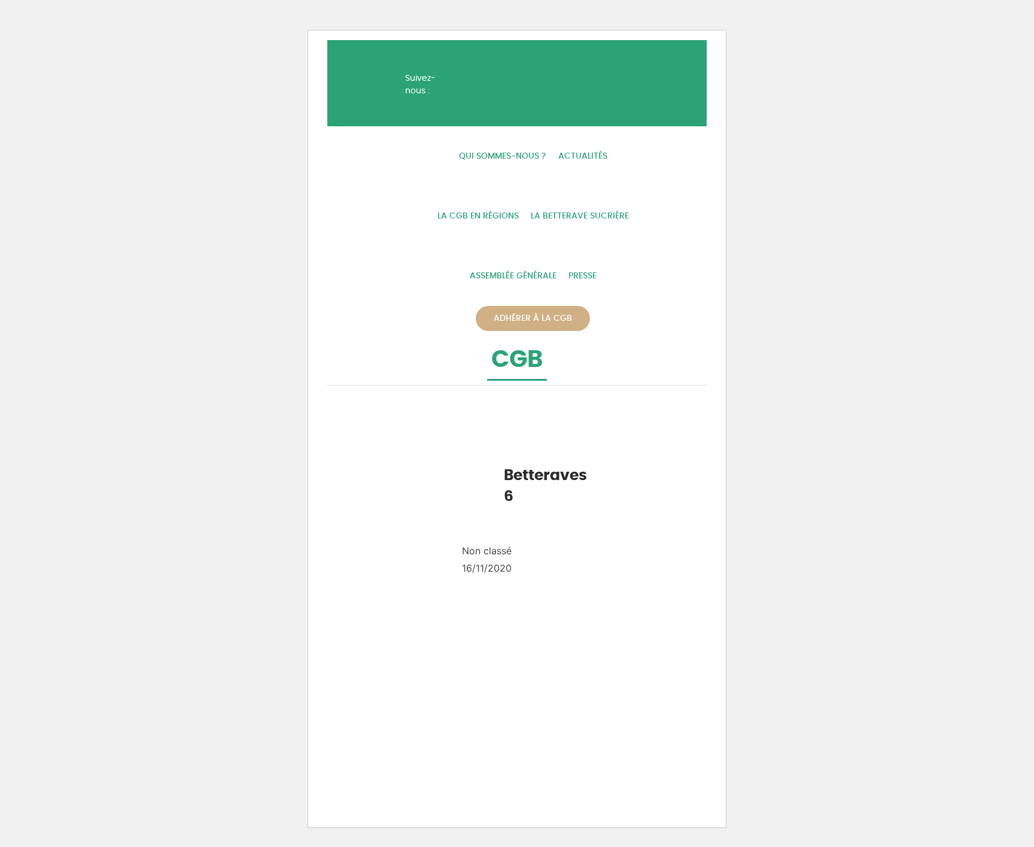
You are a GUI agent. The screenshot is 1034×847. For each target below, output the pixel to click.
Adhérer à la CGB (533, 318)
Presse (582, 276)
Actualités (582, 156)
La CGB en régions (478, 216)
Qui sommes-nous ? (502, 156)
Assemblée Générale (513, 276)
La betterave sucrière (580, 216)
